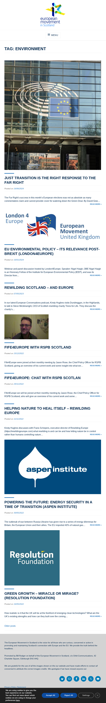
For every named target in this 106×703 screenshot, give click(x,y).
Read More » (96, 204)
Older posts (10, 626)
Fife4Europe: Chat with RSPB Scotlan (42, 378)
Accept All (50, 695)
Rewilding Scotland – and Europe (39, 287)
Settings (86, 695)
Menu (54, 35)
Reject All (68, 695)
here (18, 700)
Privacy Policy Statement (15, 687)
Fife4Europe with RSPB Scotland (37, 347)
